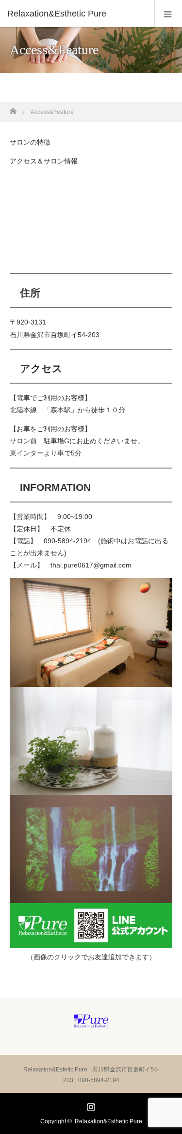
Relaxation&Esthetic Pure (108, 1121)
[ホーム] (13, 108)
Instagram (90, 1105)
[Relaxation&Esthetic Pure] (76, 13)
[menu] (168, 13)
